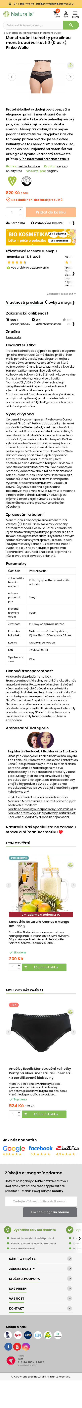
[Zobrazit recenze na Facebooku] (41, 1149)
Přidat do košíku (51, 212)
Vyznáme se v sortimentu (35, 1230)
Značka (13, 332)
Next (70, 77)
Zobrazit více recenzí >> (61, 294)
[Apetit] (18, 1335)
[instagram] (26, 1347)
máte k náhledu (17, 684)
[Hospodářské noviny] (38, 1335)
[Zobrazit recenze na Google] (14, 1149)
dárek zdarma (19, 857)
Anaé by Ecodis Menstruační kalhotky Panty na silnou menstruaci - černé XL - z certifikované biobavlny (40, 1073)
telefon (59, 764)
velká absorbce (29, 166)
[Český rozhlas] (8, 1335)
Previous (12, 77)
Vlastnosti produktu (24, 302)
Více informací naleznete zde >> (44, 159)
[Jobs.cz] (28, 1335)
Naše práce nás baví (23, 1248)
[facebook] (8, 1347)
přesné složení (63, 684)
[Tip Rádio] (48, 1335)
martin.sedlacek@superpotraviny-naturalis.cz (40, 809)
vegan (62, 166)
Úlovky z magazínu (62, 302)
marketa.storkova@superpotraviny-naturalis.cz (42, 813)
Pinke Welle (13, 337)
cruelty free (14, 171)
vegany (52, 171)
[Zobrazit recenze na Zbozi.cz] (68, 1149)
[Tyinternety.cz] (58, 1335)
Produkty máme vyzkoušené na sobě (33, 1243)
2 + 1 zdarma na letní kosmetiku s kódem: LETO (43, 3)
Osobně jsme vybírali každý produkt (32, 1238)
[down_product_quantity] (19, 969)
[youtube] (17, 1347)
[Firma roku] (41, 1361)
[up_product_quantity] (19, 965)
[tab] (24, 302)
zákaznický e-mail (40, 764)
